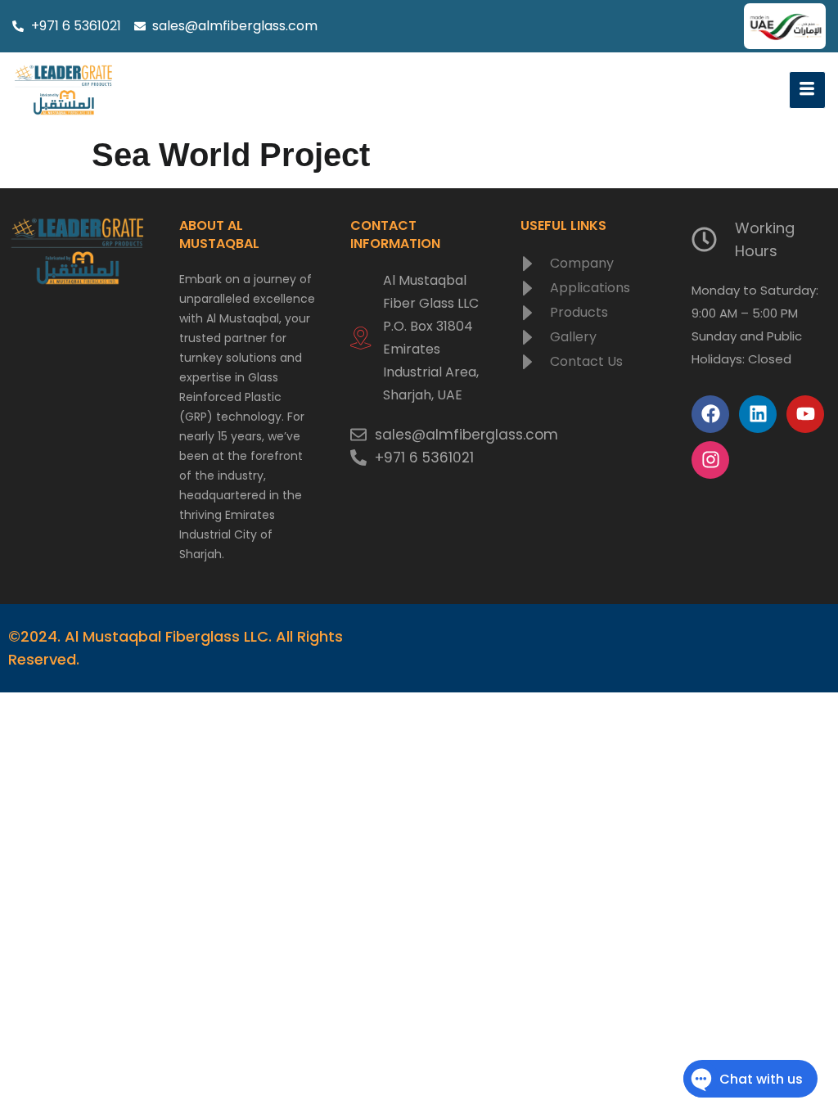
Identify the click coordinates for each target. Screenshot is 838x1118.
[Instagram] (710, 460)
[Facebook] (710, 414)
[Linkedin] (758, 414)
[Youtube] (805, 414)
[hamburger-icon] (807, 90)
